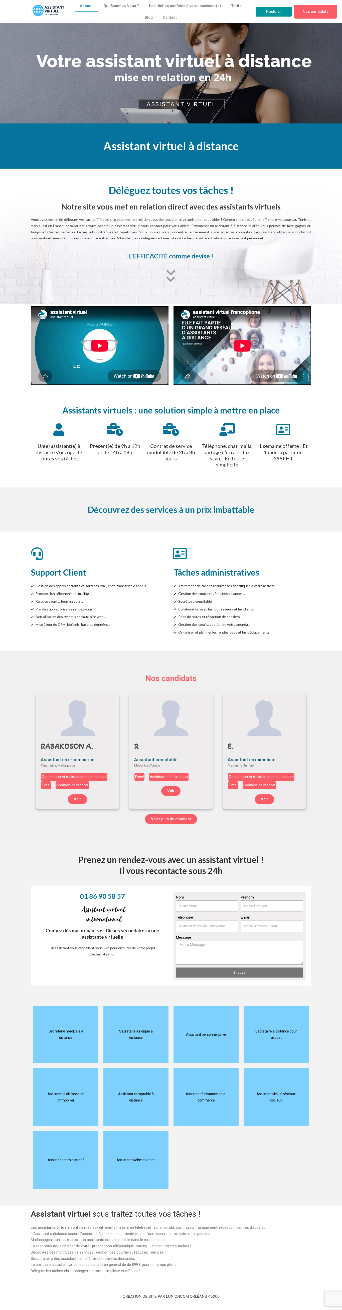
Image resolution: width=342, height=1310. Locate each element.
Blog (149, 17)
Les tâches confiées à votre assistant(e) (185, 6)
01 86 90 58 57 (102, 896)
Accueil (86, 6)
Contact (170, 17)
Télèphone (184, 917)
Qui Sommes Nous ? (121, 6)
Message (183, 937)
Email (245, 917)
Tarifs (236, 6)
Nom (180, 897)
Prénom (247, 897)
